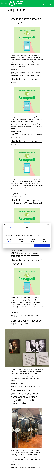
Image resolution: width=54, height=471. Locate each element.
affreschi (16, 386)
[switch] (21, 241)
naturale (31, 73)
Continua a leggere (21, 66)
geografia (39, 72)
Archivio (49, 2)
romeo (22, 468)
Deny (12, 245)
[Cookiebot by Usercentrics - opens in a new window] (45, 224)
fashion (34, 253)
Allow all (42, 245)
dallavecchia (28, 72)
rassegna (39, 73)
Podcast (40, 2)
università (31, 75)
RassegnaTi (13, 75)
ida (11, 73)
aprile (21, 194)
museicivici (26, 386)
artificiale (22, 253)
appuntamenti (17, 72)
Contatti (51, 4)
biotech (21, 134)
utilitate (37, 75)
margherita (24, 73)
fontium (35, 72)
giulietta (25, 467)
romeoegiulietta (27, 468)
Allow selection (27, 245)
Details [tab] (27, 227)
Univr (34, 75)
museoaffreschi (17, 468)
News (16, 70)
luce (20, 73)
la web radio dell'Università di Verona (21, 5)
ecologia (37, 134)
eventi (32, 72)
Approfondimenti (18, 384)
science (38, 135)
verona (40, 75)
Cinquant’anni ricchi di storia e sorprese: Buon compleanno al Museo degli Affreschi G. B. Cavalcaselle (25, 397)
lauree (27, 194)
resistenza (18, 75)
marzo (22, 255)
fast (37, 253)
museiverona (31, 386)
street (27, 75)
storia (17, 196)
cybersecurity (26, 134)
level (13, 73)
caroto (22, 386)
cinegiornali (22, 72)
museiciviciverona (31, 467)
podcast (35, 73)
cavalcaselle (20, 467)
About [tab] (43, 227)
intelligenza (13, 255)
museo (28, 73)
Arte (19, 386)
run (36, 135)
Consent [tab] (11, 227)
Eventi (45, 2)
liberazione (17, 73)
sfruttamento (23, 75)
